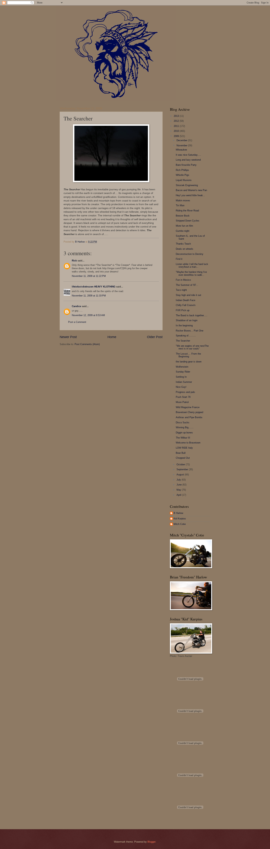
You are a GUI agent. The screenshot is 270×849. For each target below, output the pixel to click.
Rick (74, 260)
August (181, 474)
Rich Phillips (182, 170)
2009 (177, 136)
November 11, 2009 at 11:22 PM (89, 276)
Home (111, 337)
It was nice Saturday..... (188, 154)
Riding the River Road (187, 210)
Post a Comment (77, 322)
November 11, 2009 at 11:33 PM (89, 295)
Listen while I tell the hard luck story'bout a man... (192, 265)
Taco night (181, 290)
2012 (177, 121)
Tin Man (180, 205)
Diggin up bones (184, 432)
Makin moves (183, 200)
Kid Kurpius (180, 518)
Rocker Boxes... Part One (189, 330)
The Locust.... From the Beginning (188, 355)
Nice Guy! (181, 387)
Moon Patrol (182, 402)
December (182, 140)
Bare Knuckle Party (186, 165)
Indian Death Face (185, 300)
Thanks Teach (183, 243)
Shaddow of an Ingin (186, 320)
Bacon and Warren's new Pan (191, 190)
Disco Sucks (182, 422)
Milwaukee (181, 149)
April (179, 495)
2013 (177, 116)
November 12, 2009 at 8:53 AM (88, 315)
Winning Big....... (185, 427)
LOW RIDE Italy (184, 447)
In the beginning (184, 325)
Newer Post (68, 337)
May (179, 489)
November (182, 145)
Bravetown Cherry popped (189, 412)
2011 (177, 126)
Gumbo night (182, 231)
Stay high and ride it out (188, 295)
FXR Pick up (182, 310)
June (179, 484)
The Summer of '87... (187, 285)
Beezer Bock (183, 215)
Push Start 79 (183, 397)
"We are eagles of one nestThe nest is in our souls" (192, 347)
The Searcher (183, 340)
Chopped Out (183, 457)
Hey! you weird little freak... (190, 195)
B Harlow (178, 513)
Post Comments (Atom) (87, 344)
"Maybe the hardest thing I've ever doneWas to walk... (191, 273)
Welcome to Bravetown (188, 442)
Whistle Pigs (182, 175)
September (183, 469)
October (181, 464)
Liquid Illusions (184, 180)
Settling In (181, 376)
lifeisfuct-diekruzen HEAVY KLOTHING (93, 286)
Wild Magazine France (187, 407)
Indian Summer (184, 382)
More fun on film (184, 225)
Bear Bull (181, 453)
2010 (177, 131)
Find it (179, 259)
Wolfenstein (182, 366)
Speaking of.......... (186, 335)
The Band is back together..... (191, 315)
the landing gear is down (188, 361)
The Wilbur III (183, 437)
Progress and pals (185, 392)
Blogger (151, 841)
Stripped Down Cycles (187, 220)
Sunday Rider (183, 371)
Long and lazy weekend (188, 159)
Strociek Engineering (187, 185)
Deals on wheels (184, 248)
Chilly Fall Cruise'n (185, 305)
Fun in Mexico (183, 279)
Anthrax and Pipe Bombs (189, 417)
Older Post (155, 337)
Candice (76, 306)
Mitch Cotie (180, 524)
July (179, 479)
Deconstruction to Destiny (189, 254)
